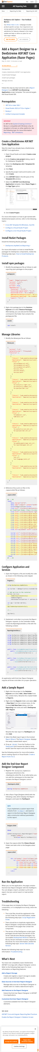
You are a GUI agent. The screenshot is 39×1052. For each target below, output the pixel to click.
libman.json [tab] (10, 343)
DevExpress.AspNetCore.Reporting (17, 246)
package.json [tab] (11, 274)
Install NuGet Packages (9, 75)
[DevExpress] (7, 1)
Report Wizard (11, 739)
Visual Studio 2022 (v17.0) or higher (17, 108)
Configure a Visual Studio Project (16, 228)
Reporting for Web (15, 11)
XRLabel (14, 744)
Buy (27, 1)
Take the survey (10, 39)
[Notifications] (36, 1)
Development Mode (20, 938)
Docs (3, 11)
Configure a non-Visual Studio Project (18, 231)
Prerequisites (6, 69)
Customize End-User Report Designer (15, 999)
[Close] (35, 1029)
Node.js (8, 111)
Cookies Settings (19, 1046)
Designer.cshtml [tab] (11, 826)
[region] (19, 1039)
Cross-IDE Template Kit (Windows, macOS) (19, 225)
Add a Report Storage (9, 973)
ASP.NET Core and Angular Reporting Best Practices (19, 1014)
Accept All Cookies (11, 1041)
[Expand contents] (3, 83)
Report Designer (25, 739)
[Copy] (35, 277)
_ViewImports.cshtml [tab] (13, 784)
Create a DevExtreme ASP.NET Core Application (16, 72)
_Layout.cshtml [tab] (11, 495)
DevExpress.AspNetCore (19, 585)
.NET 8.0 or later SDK (12, 105)
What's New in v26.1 (13, 25)
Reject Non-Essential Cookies (27, 1040)
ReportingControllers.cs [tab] (13, 630)
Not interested (24, 39)
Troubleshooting (16, 952)
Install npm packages (8, 78)
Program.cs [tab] (10, 581)
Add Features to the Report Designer (15, 990)
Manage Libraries (7, 80)
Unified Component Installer (15, 114)
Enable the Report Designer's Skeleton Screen (17, 1017)
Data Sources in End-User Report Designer (17, 982)
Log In (31, 1)
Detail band (10, 746)
